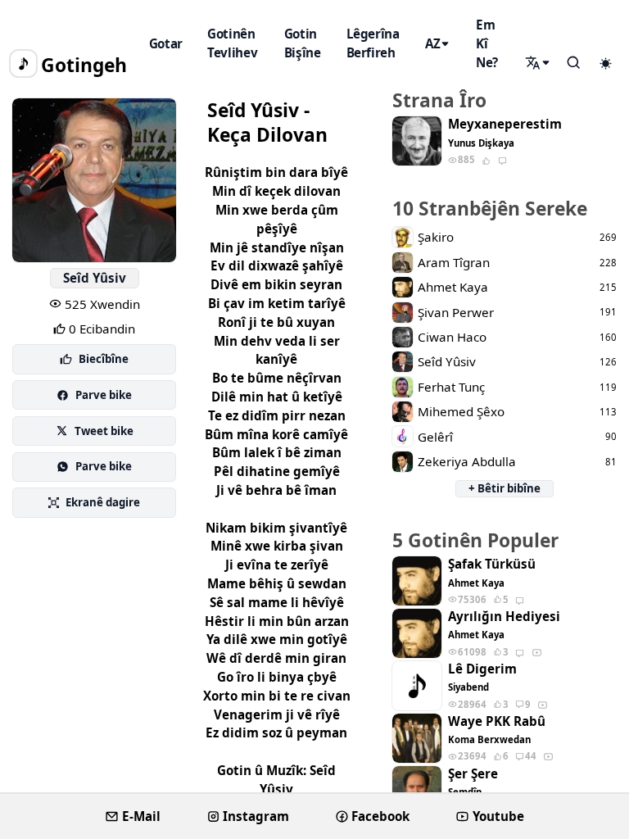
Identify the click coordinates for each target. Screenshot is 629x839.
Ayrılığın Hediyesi (504, 616)
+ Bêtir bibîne (504, 488)
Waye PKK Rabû (496, 721)
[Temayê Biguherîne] (605, 64)
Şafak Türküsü (492, 564)
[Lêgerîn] (539, 63)
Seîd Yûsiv (94, 278)
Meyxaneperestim (505, 124)
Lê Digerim (482, 669)
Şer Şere (473, 774)
